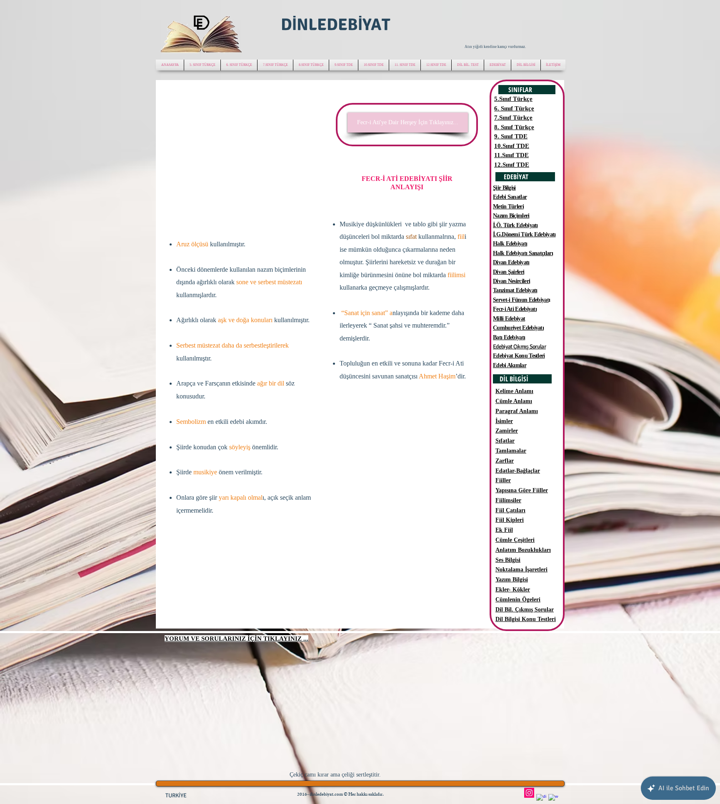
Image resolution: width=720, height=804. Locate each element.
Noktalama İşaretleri (521, 569)
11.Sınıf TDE (511, 155)
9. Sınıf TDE (511, 136)
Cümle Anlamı (513, 401)
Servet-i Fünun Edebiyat (521, 300)
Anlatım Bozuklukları (523, 550)
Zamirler (506, 431)
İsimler (504, 421)
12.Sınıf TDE (511, 164)
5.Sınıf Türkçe (513, 98)
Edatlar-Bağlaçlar (517, 471)
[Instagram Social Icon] (529, 793)
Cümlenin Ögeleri (517, 599)
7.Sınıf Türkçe (513, 117)
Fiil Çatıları (510, 510)
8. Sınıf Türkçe (514, 127)
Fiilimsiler (508, 500)
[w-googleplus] (553, 799)
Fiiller (503, 480)
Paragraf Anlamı (516, 411)
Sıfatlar (505, 441)
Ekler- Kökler (512, 589)
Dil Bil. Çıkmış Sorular (524, 609)
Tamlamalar (510, 451)
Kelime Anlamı (514, 391)
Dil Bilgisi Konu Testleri (525, 619)
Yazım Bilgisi (511, 579)
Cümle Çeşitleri (515, 540)
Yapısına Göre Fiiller (521, 490)
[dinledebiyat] (541, 799)
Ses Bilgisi (507, 560)
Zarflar (504, 461)
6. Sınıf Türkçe (514, 108)
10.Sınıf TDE (511, 146)
